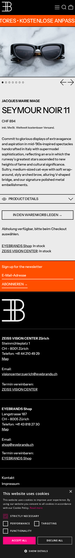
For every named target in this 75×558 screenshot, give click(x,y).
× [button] (70, 491)
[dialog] (37, 522)
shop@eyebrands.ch (18, 445)
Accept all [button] (19, 540)
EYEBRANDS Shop (16, 246)
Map (5, 359)
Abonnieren (13, 284)
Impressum (11, 484)
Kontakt (8, 478)
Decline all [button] (55, 540)
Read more (36, 508)
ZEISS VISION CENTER (20, 251)
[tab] (3, 82)
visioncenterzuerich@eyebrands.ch (29, 374)
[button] (64, 7)
